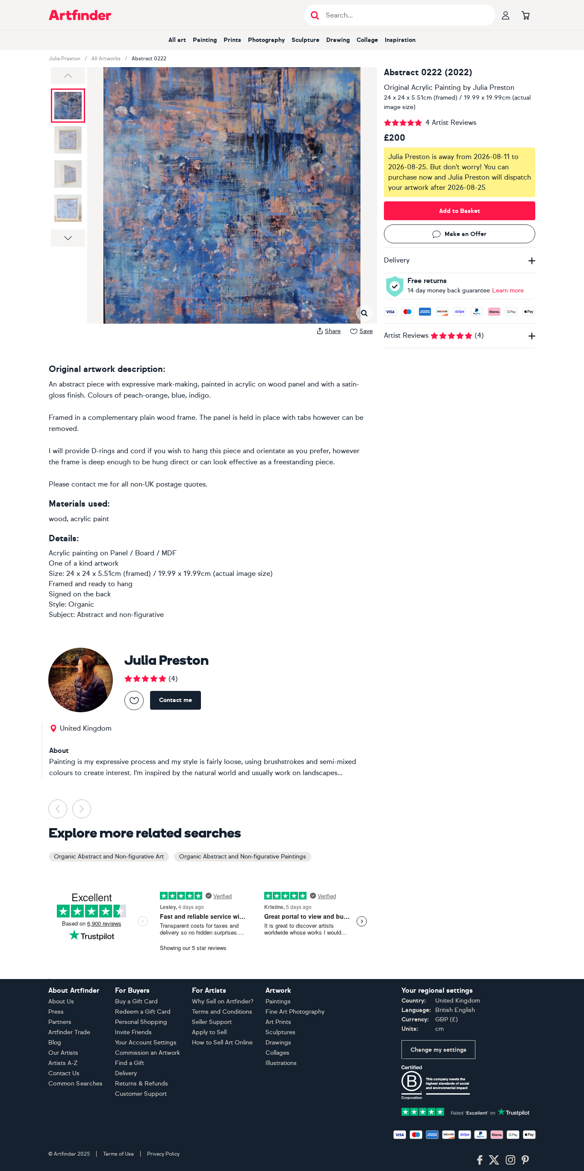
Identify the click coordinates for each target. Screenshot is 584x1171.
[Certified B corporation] (435, 1082)
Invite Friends (133, 1032)
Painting (205, 40)
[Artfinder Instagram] (510, 1160)
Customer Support (141, 1093)
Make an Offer (466, 234)
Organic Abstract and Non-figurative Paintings (242, 856)
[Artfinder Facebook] (479, 1160)
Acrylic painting (73, 553)
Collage (367, 40)
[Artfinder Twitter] (494, 1160)
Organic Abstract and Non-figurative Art (109, 856)
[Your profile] (505, 15)
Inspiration (400, 40)
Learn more (508, 290)
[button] (68, 75)
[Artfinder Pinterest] (525, 1160)
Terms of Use (118, 1154)
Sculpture (305, 40)
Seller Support (212, 1022)
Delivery (126, 1073)
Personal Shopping (141, 1022)
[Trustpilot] (465, 1111)
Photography (266, 40)
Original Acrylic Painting (422, 87)
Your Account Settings (146, 1042)
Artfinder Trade (69, 1032)
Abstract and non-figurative (120, 615)
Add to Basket (459, 211)
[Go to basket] (525, 15)
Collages (277, 1052)
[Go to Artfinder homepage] (79, 15)
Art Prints (278, 1022)
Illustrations (281, 1063)
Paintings (278, 1001)
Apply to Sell (209, 1032)
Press (56, 1011)
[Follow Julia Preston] (134, 700)
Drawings (278, 1042)
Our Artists (63, 1052)
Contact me (175, 700)
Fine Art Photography (294, 1011)
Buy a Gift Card (136, 1001)
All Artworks (106, 59)
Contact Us (64, 1073)
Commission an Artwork (147, 1052)
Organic (81, 604)
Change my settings (438, 1049)
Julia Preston (64, 59)
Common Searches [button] (75, 1083)
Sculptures (280, 1032)
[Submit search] (315, 15)
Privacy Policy (163, 1154)
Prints (232, 40)
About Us (61, 1001)
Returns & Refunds (141, 1083)
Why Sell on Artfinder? (223, 1001)
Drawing (338, 40)
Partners (59, 1022)
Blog (54, 1042)
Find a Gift (129, 1063)
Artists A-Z (63, 1063)
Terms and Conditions (222, 1011)
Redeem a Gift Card (143, 1011)
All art (177, 40)
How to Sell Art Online (222, 1042)
